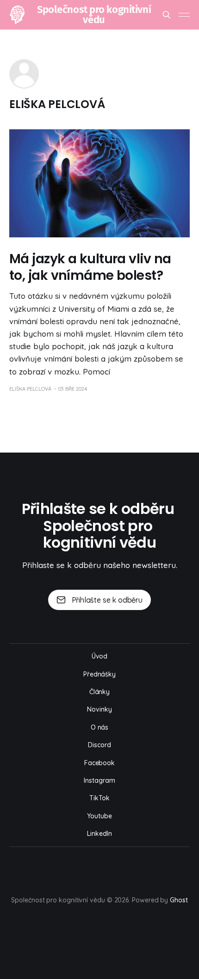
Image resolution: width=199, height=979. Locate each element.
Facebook (99, 763)
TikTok (99, 798)
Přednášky (99, 674)
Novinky (99, 709)
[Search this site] (167, 15)
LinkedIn (99, 833)
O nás (100, 727)
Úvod (100, 656)
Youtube (99, 816)
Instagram (99, 780)
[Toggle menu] (184, 15)
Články (99, 692)
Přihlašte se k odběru (107, 599)
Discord (99, 745)
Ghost (179, 900)
